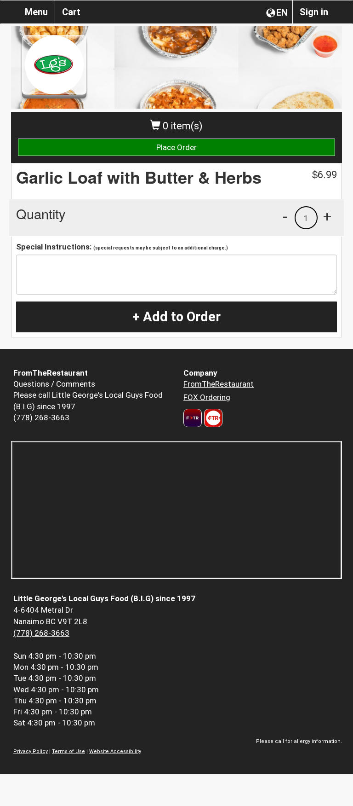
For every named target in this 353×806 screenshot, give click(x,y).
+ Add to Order (176, 317)
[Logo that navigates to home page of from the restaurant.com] (192, 418)
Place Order (176, 147)
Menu (36, 11)
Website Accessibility (115, 751)
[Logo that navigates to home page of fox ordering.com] (212, 418)
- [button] (285, 216)
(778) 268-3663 (41, 417)
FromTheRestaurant (218, 384)
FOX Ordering (206, 397)
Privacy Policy (30, 751)
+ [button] (327, 216)
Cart (71, 11)
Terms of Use (68, 751)
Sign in (314, 11)
